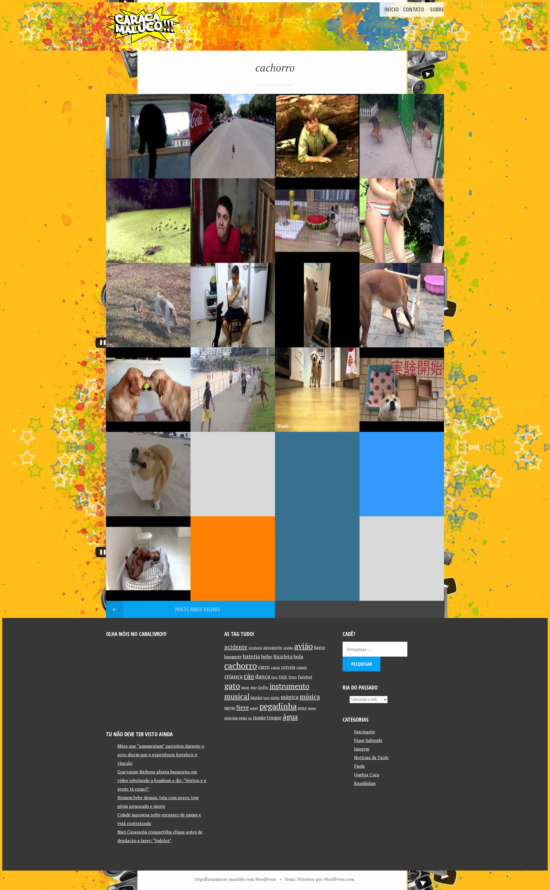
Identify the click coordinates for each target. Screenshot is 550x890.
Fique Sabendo (368, 740)
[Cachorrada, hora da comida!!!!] (317, 389)
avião (303, 646)
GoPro (263, 687)
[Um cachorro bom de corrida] (232, 136)
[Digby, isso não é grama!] (148, 220)
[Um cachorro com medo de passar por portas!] (317, 474)
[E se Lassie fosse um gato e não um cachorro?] (317, 136)
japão (256, 697)
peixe (302, 708)
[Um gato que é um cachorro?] (148, 136)
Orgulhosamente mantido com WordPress (235, 879)
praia (243, 718)
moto (275, 697)
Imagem (361, 749)
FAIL (283, 677)
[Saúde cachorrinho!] (317, 305)
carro (264, 666)
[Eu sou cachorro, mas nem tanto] (148, 474)
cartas (275, 667)
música (310, 696)
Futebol (305, 677)
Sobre (437, 9)
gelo (253, 687)
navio (229, 707)
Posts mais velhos (197, 609)
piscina (231, 717)
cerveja (288, 667)
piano (312, 708)
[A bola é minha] (148, 389)
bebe (266, 656)
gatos (245, 687)
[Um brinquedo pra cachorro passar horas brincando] (402, 305)
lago (267, 698)
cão (249, 676)
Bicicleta (282, 656)
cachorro (240, 665)
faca (274, 677)
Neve (242, 707)
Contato (413, 9)
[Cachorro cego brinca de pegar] (402, 558)
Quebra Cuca (366, 774)
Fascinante (364, 732)
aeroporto (272, 647)
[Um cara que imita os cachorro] (232, 220)
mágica (289, 697)
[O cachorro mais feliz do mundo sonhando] (148, 558)
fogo (292, 677)
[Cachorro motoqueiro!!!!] (232, 474)
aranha (288, 648)
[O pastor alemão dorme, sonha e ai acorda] (402, 474)
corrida (301, 667)
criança (233, 676)
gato (232, 685)
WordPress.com (339, 879)
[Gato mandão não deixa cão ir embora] (148, 305)
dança (262, 676)
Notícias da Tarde (371, 757)
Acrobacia (255, 648)
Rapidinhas (365, 783)
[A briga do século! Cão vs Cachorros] (402, 136)
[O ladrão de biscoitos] (317, 558)
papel (254, 708)
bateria (251, 656)
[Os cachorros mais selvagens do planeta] (317, 220)
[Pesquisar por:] (375, 649)
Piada (359, 766)
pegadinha (278, 706)
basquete (233, 656)
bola (298, 656)
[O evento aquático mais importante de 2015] (402, 220)
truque (274, 717)
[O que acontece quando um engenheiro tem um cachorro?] (232, 558)
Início (391, 9)
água (290, 716)
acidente (235, 647)
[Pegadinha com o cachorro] (402, 389)
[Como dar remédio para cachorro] (232, 305)
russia (259, 717)
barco (319, 647)
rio (250, 718)
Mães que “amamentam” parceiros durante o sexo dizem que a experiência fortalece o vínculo (160, 754)
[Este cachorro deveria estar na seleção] (232, 389)
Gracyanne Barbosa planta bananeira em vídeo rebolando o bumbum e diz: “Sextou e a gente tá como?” (161, 780)
